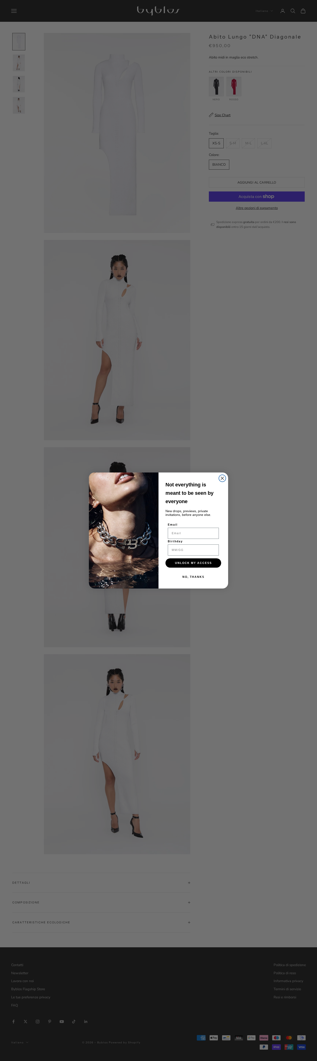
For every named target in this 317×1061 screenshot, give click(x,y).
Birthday (175, 541)
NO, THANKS (193, 577)
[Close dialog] (222, 478)
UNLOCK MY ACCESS (193, 563)
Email (173, 524)
